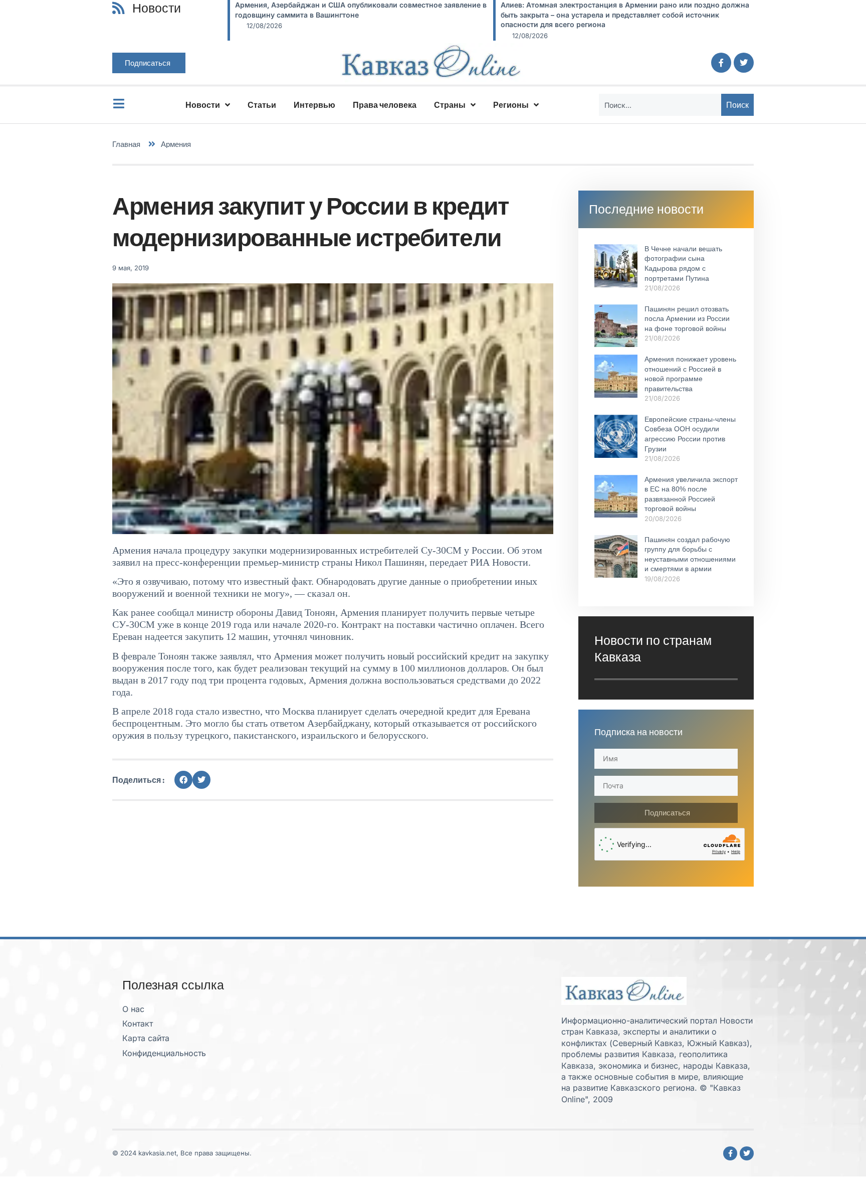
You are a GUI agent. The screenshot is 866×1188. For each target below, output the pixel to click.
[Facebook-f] (721, 63)
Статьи (262, 105)
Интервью (314, 105)
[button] (183, 780)
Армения (176, 144)
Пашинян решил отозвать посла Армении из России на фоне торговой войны (687, 318)
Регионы (511, 105)
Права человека (384, 105)
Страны (450, 105)
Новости (202, 105)
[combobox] (660, 105)
